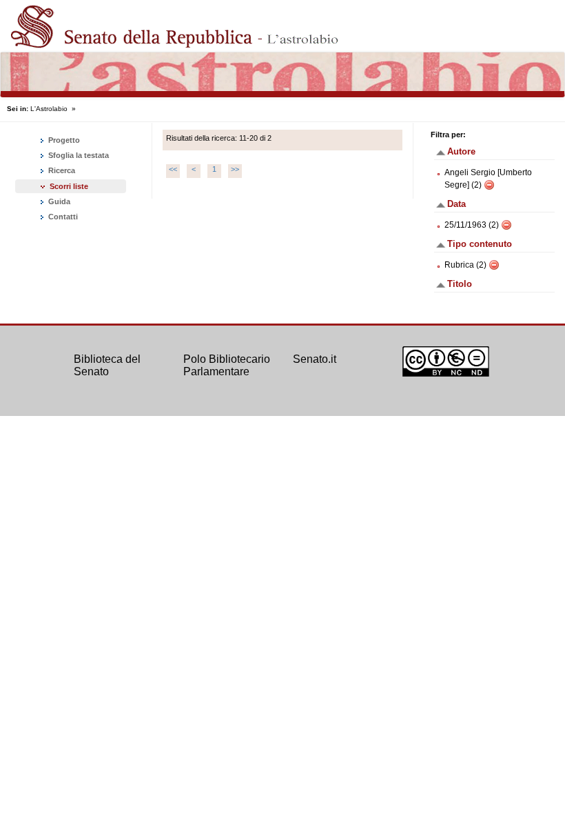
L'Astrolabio (49, 108)
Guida (58, 201)
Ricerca (60, 170)
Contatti (62, 216)
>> (235, 169)
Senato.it (314, 359)
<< (173, 169)
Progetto (63, 140)
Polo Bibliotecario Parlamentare (226, 365)
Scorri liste (69, 186)
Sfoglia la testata (77, 155)
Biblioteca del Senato (107, 365)
